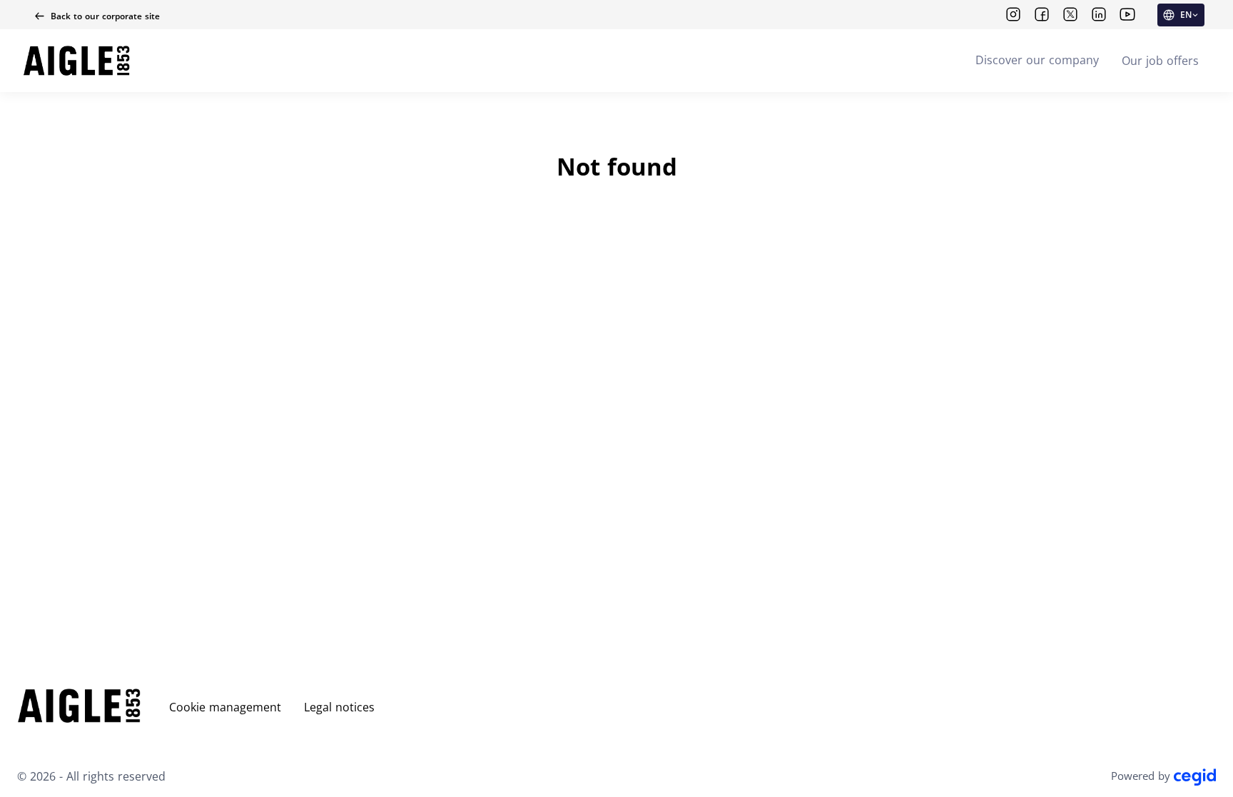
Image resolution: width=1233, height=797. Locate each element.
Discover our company (1037, 60)
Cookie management (225, 707)
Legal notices (339, 707)
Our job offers (1160, 60)
